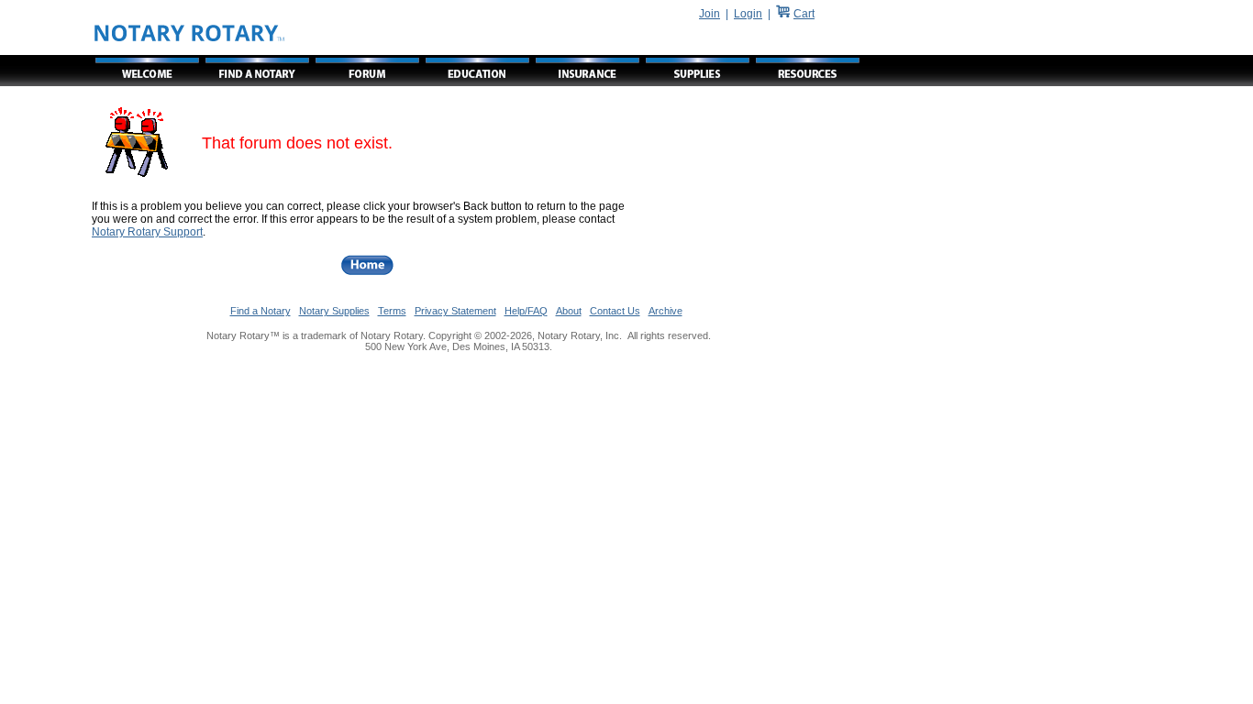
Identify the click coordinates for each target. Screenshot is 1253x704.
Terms (392, 310)
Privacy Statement (455, 310)
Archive (665, 310)
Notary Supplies (334, 310)
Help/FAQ (526, 310)
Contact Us (615, 310)
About (569, 310)
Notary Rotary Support (147, 232)
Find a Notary (260, 310)
